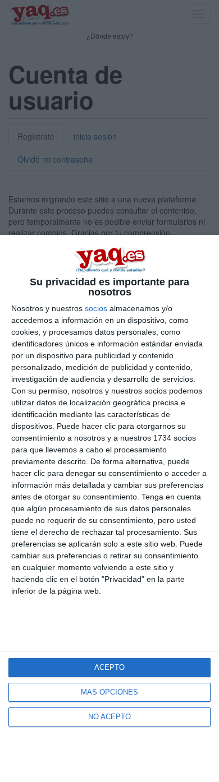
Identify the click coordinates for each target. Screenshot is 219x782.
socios (96, 308)
